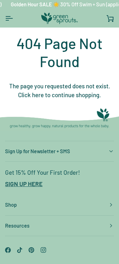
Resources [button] (17, 226)
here (38, 94)
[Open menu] (14, 18)
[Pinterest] (31, 250)
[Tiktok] (19, 250)
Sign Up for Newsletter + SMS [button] (37, 151)
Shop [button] (11, 205)
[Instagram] (43, 250)
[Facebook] (8, 250)
